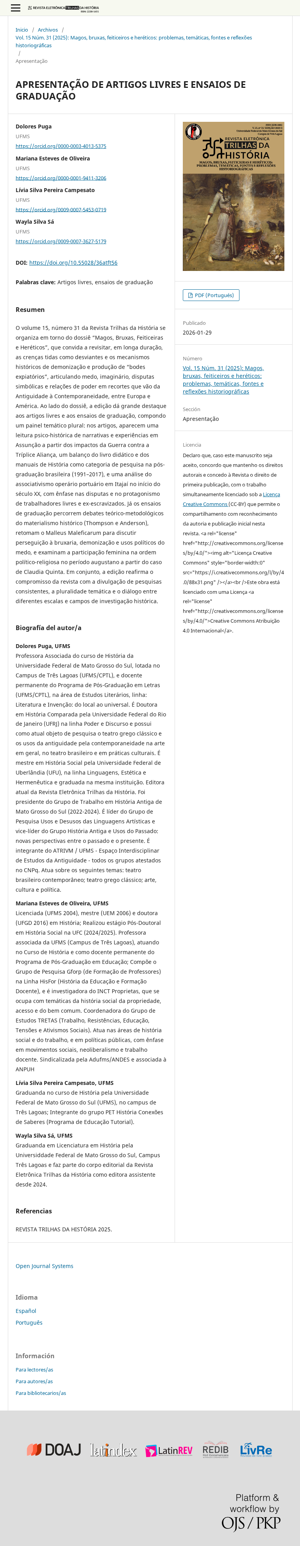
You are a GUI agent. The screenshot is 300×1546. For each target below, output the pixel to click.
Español (26, 1310)
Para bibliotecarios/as (41, 1392)
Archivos (48, 29)
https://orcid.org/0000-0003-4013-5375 (61, 146)
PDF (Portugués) (214, 295)
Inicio (22, 29)
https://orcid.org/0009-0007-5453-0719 (61, 209)
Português (29, 1322)
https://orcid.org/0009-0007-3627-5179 (61, 241)
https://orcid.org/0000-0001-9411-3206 (61, 177)
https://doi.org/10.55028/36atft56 (73, 262)
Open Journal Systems (44, 1266)
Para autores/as (34, 1381)
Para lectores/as (34, 1369)
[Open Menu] (15, 8)
